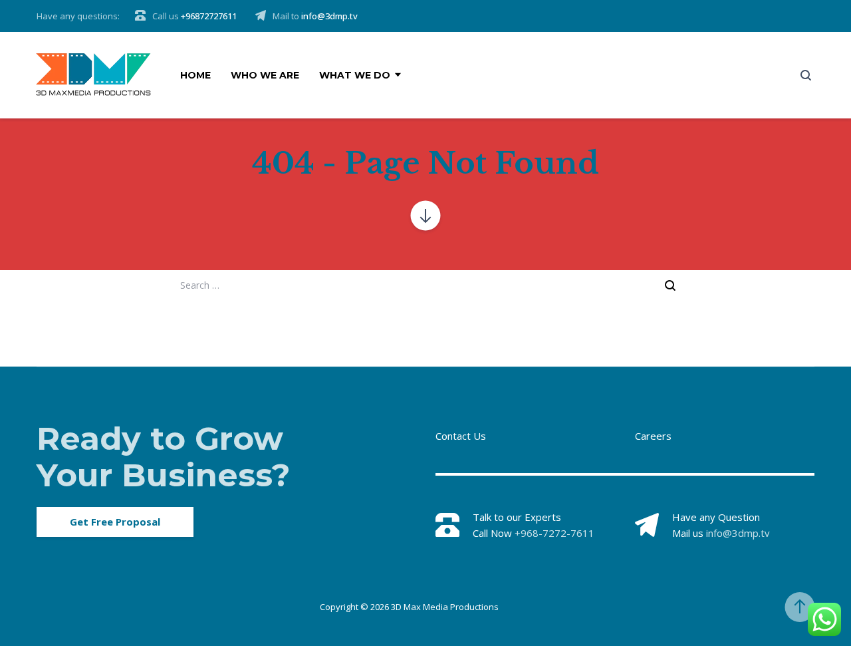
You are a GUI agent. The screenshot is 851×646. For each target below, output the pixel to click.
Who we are (265, 75)
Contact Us (460, 435)
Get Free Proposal (115, 521)
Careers (653, 435)
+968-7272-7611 (554, 533)
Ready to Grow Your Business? (164, 456)
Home (195, 75)
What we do (354, 75)
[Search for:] (425, 284)
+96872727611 (209, 16)
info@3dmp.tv (329, 16)
